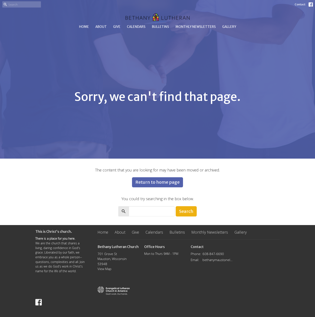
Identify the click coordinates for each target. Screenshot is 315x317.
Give (116, 27)
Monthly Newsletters (196, 27)
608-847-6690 (213, 254)
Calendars (136, 27)
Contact (300, 4)
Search (186, 211)
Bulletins (160, 27)
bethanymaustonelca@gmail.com (217, 260)
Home (84, 27)
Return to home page (157, 182)
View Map (104, 269)
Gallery (229, 27)
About (101, 27)
